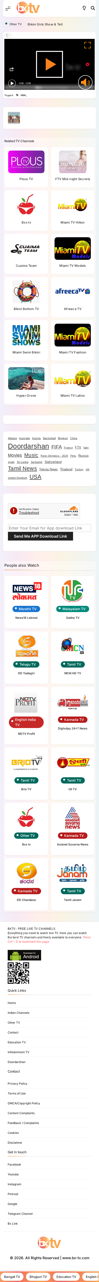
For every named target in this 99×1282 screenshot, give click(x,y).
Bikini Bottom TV (26, 309)
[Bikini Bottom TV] (26, 291)
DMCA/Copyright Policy (24, 1103)
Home (12, 1003)
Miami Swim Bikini (26, 352)
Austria (36, 438)
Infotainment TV (18, 1052)
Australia (24, 438)
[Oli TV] (72, 762)
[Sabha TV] (72, 591)
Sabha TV (73, 618)
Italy (86, 447)
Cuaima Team (26, 265)
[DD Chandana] (26, 873)
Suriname (36, 462)
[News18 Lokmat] (26, 591)
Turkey (79, 469)
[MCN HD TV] (72, 646)
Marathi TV (28, 609)
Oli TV (72, 789)
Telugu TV (27, 664)
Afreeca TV (72, 309)
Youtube (13, 1174)
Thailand (66, 469)
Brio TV (26, 789)
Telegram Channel (20, 1213)
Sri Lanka (23, 462)
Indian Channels (18, 1013)
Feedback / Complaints (23, 1123)
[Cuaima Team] (26, 248)
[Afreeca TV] (73, 291)
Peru (73, 455)
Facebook (14, 1164)
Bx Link (13, 1223)
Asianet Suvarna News (72, 844)
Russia (83, 455)
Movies (15, 455)
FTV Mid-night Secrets (72, 179)
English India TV (25, 722)
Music (31, 455)
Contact (13, 1032)
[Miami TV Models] (73, 248)
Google (12, 1204)
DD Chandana (26, 900)
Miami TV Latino (73, 395)
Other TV (15, 24)
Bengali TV (12, 1277)
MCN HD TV (72, 673)
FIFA (56, 447)
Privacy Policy (17, 1083)
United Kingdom (17, 477)
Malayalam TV (74, 609)
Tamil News (22, 469)
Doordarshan (28, 446)
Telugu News (48, 469)
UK (88, 469)
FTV (78, 447)
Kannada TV (74, 719)
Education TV (66, 1277)
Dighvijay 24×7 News (72, 728)
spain (11, 462)
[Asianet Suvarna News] (72, 818)
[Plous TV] (26, 162)
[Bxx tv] (26, 205)
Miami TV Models (72, 265)
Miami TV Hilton (73, 222)
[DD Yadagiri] (26, 646)
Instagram (14, 1184)
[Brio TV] (26, 762)
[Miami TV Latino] (73, 378)
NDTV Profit (26, 733)
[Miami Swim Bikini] (26, 335)
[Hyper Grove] (26, 378)
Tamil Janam (72, 900)
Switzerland (53, 462)
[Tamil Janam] (72, 873)
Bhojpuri (63, 438)
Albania (12, 438)
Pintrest (13, 1194)
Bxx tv (26, 222)
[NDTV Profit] (26, 702)
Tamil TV (74, 664)
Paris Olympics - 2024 (54, 455)
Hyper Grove (26, 395)
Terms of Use (17, 1093)
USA (23, 95)
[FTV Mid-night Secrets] (73, 162)
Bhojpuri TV (38, 1277)
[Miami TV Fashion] (73, 335)
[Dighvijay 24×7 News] (72, 702)
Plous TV (26, 179)
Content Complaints (21, 1113)
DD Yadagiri (26, 673)
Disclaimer (15, 1142)
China (73, 438)
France (68, 447)
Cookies (13, 1133)
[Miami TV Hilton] (73, 205)
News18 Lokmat (26, 618)
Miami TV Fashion (73, 352)
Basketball (49, 438)
